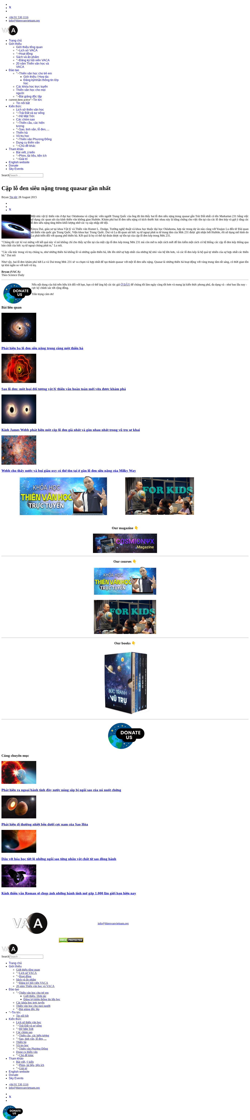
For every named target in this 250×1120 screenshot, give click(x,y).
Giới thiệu (15, 43)
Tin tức (37, 99)
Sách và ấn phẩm (27, 56)
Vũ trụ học (22, 135)
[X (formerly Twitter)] (10, 209)
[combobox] (26, 175)
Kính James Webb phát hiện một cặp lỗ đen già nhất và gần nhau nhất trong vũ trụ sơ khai (70, 430)
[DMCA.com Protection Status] (71, 941)
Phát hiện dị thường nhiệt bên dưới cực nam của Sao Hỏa (44, 824)
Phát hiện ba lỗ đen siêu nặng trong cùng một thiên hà (42, 348)
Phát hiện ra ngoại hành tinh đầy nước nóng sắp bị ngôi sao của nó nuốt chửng (61, 790)
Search (5, 175)
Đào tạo (14, 70)
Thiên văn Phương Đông (35, 139)
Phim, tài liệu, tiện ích (33, 155)
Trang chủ (15, 40)
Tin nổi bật (23, 103)
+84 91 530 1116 (18, 17)
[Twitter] (10, 7)
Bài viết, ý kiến (25, 152)
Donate (13, 165)
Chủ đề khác (27, 145)
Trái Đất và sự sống (31, 112)
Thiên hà (22, 132)
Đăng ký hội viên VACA (34, 60)
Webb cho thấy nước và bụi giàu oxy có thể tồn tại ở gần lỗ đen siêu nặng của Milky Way (68, 471)
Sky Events (16, 168)
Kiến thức (15, 106)
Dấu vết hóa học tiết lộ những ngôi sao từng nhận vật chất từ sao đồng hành (58, 859)
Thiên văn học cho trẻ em (35, 73)
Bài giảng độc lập (30, 96)
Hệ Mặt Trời (26, 116)
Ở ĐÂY (125, 284)
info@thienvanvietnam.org (24, 20)
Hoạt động (26, 53)
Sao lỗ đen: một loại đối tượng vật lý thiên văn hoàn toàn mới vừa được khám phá (63, 389)
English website (19, 162)
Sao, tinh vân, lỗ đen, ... (34, 129)
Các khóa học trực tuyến (32, 86)
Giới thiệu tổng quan (29, 47)
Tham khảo (16, 149)
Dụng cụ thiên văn (28, 142)
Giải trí (23, 158)
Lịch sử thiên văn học (30, 109)
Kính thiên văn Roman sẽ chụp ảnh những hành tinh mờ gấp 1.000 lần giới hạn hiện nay (68, 893)
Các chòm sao (25, 119)
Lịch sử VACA (28, 50)
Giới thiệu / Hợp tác (36, 76)
